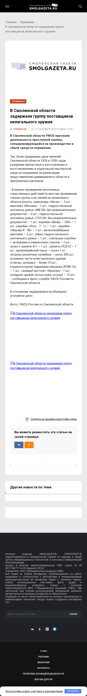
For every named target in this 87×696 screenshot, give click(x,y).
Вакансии (44, 662)
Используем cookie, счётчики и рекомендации (34, 691)
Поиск (73, 614)
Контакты (43, 668)
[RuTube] (47, 629)
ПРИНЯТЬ (73, 691)
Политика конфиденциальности (43, 673)
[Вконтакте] (32, 629)
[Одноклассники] (39, 629)
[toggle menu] (7, 6)
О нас (43, 651)
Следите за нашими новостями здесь (54, 419)
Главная (10, 22)
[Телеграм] (54, 629)
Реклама (43, 656)
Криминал (27, 22)
